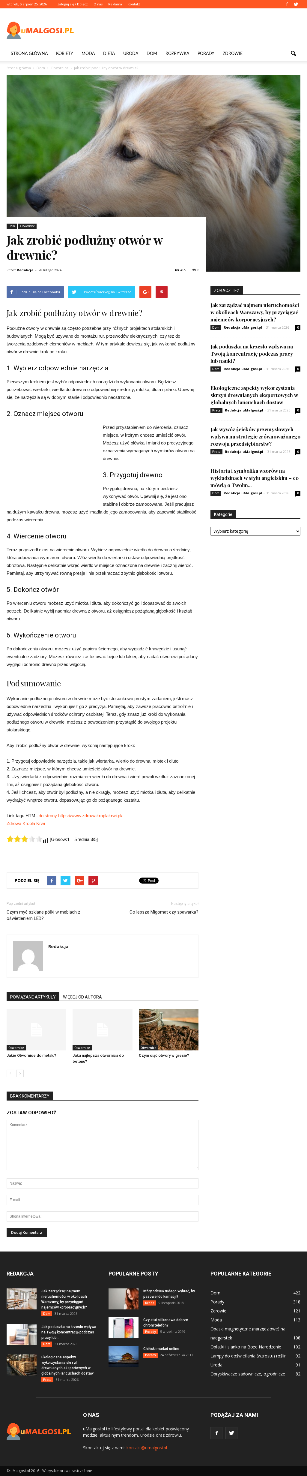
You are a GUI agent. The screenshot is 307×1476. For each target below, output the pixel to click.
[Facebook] (286, 4)
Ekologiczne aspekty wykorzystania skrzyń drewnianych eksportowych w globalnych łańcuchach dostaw (254, 394)
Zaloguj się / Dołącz (72, 4)
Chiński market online (161, 1349)
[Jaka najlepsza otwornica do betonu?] (102, 1029)
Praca (216, 410)
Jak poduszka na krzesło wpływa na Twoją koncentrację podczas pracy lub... (68, 1332)
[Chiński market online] (124, 1356)
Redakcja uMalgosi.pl (243, 327)
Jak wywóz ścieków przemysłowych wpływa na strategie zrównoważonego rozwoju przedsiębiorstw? (255, 436)
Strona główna (29, 54)
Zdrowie (233, 54)
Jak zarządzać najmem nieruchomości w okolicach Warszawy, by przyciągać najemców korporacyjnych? (254, 312)
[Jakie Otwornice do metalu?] (36, 1029)
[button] (293, 54)
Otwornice (27, 226)
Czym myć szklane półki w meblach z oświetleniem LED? (43, 915)
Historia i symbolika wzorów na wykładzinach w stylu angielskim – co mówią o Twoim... (254, 477)
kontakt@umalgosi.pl (147, 1447)
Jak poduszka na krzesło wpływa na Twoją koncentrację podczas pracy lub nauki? (251, 353)
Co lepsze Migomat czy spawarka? (164, 912)
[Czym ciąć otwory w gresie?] (168, 1029)
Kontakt (134, 4)
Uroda (130, 54)
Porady (206, 54)
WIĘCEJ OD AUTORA (82, 997)
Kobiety (64, 54)
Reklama (115, 4)
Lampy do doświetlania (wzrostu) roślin (248, 1356)
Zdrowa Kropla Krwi (26, 823)
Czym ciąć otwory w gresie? (164, 1055)
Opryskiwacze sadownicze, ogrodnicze (247, 1374)
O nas (98, 4)
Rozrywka (177, 54)
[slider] (25, 838)
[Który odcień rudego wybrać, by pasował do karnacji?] (124, 1298)
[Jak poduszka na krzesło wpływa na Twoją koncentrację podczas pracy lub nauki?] (22, 1334)
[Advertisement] (191, 30)
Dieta (109, 54)
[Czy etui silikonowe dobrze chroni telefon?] (124, 1327)
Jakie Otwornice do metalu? (31, 1055)
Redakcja (25, 270)
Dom (152, 54)
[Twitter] (295, 4)
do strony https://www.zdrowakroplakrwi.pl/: (81, 815)
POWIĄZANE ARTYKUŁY (33, 997)
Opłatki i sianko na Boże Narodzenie (245, 1347)
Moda (88, 54)
